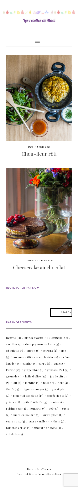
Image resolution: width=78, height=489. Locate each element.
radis (56, 402)
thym (58, 421)
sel (53, 408)
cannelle (59, 337)
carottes (14, 344)
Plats (30, 146)
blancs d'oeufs (36, 337)
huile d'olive (35, 376)
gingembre (33, 370)
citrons (50, 350)
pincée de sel (57, 395)
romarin (37, 408)
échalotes (14, 434)
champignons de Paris (42, 344)
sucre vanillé (39, 421)
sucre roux (15, 421)
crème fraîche (46, 357)
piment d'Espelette (28, 395)
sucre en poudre (26, 415)
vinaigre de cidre (47, 427)
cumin (28, 363)
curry (44, 363)
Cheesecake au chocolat (39, 267)
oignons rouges (35, 389)
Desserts (31, 260)
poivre (13, 402)
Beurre (13, 337)
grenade (14, 376)
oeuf (63, 382)
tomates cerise (18, 427)
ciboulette (14, 350)
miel (48, 382)
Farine (13, 370)
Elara (30, 469)
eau (58, 363)
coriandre (22, 357)
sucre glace (53, 415)
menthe (32, 382)
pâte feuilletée (35, 402)
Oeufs (12, 389)
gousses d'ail (57, 370)
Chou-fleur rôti (39, 153)
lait (17, 382)
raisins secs (16, 408)
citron (33, 350)
